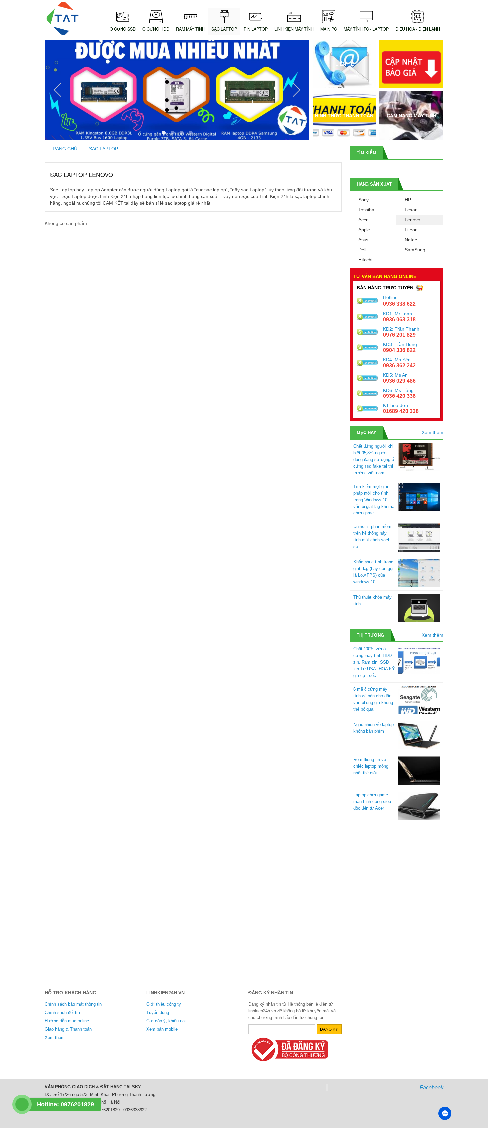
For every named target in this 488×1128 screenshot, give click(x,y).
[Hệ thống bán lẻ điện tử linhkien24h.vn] (63, 18)
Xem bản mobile (162, 1029)
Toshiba (366, 209)
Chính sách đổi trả (62, 1012)
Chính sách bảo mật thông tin (73, 1004)
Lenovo (412, 219)
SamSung (415, 249)
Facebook (431, 1087)
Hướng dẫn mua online (67, 1020)
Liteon (411, 229)
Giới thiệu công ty (163, 1004)
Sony (363, 199)
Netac (411, 239)
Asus (363, 239)
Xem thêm (432, 432)
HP (408, 199)
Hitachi (365, 259)
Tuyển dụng (157, 1012)
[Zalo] (444, 1113)
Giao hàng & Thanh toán (68, 1029)
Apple (364, 229)
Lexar (411, 209)
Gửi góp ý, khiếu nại (166, 1020)
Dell (362, 249)
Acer (363, 219)
